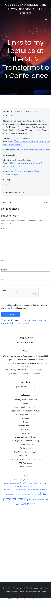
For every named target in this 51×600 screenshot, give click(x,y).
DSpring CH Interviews (25, 414)
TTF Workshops (25, 463)
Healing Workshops (26, 426)
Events (25, 422)
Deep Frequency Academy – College (25, 411)
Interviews (25, 429)
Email (4, 270)
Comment (5, 228)
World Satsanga (25, 466)
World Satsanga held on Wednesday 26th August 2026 (25, 356)
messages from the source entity (16, 494)
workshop (28, 504)
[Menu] (46, 20)
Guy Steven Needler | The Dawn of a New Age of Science (25, 9)
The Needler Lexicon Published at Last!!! (25, 373)
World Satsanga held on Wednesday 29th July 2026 (25, 370)
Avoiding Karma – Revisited (25, 399)
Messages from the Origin (25, 437)
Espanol (25, 418)
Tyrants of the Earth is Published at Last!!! (25, 359)
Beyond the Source (15, 480)
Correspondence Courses (25, 407)
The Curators (35, 494)
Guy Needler (18, 111)
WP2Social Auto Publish (16, 599)
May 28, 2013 (33, 111)
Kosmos (25, 433)
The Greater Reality (26, 455)
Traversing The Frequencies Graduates (25, 459)
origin (29, 494)
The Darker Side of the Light (25, 452)
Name (4, 260)
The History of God (35, 500)
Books (25, 403)
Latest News (19, 192)
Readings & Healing (25, 444)
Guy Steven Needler (36, 480)
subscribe (9, 308)
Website (4, 279)
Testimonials (25, 448)
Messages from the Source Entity (25, 440)
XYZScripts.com (37, 599)
